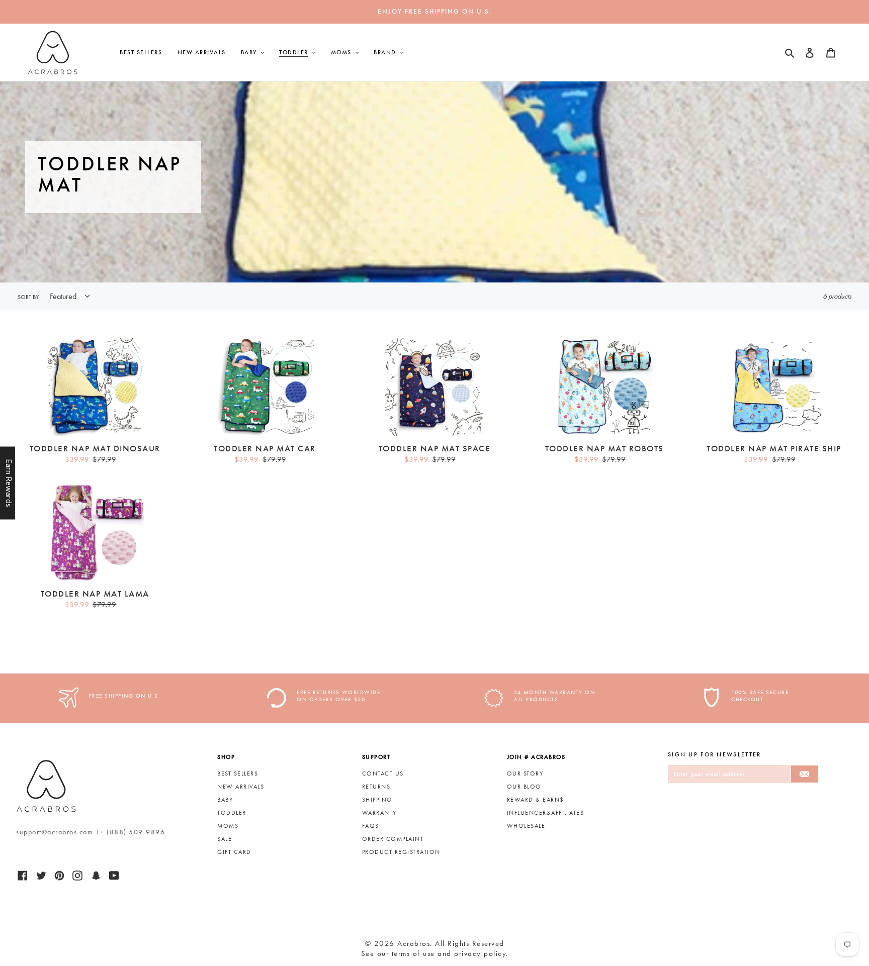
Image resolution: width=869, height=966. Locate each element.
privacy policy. (481, 953)
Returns (376, 787)
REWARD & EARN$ (535, 800)
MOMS (227, 826)
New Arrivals (240, 787)
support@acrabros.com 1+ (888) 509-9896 (90, 831)
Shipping (377, 800)
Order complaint (393, 839)
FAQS (370, 826)
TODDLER (231, 813)
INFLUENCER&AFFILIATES (545, 813)
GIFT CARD (234, 852)
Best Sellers (237, 773)
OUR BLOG (524, 787)
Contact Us (383, 773)
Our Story (525, 773)
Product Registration (401, 852)
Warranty (379, 813)
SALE (224, 839)
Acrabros (413, 943)
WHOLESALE (526, 826)
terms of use (413, 953)
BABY (225, 800)
